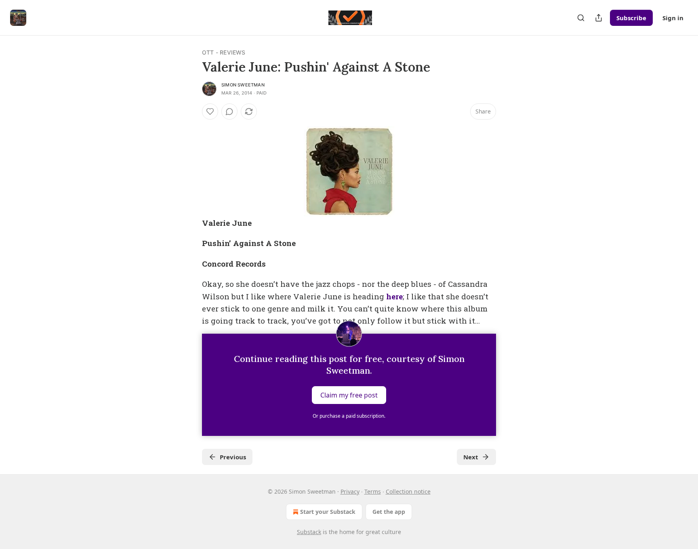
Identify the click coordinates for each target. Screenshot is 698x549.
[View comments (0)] (229, 111)
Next (470, 457)
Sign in (672, 18)
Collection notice (408, 491)
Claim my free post (349, 394)
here (394, 296)
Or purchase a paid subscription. (349, 415)
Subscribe (631, 18)
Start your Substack (327, 511)
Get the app (388, 511)
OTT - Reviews (224, 52)
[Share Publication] (599, 18)
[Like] (210, 111)
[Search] (581, 18)
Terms (372, 491)
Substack (309, 532)
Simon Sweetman (243, 85)
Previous (233, 457)
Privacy (350, 491)
